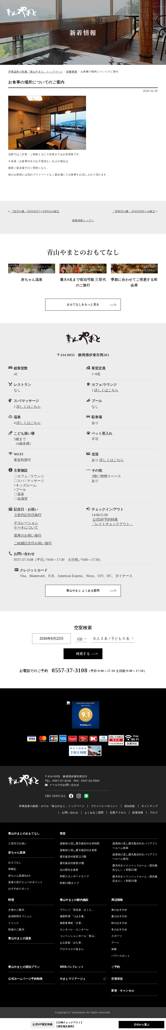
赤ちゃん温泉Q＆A (19, 875)
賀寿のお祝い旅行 (28, 535)
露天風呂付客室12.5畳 (73, 856)
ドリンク (13, 923)
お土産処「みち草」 (72, 942)
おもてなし (14, 862)
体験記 (12, 869)
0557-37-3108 (69, 670)
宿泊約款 (129, 806)
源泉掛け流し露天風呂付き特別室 (80, 843)
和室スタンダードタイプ (74, 876)
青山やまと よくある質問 (82, 590)
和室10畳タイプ (69, 883)
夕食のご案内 (16, 909)
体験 (114, 949)
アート (115, 942)
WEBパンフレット (72, 966)
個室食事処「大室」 (72, 923)
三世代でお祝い (17, 843)
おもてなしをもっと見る (83, 304)
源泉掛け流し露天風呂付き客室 (78, 850)
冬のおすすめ (119, 929)
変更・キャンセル (122, 990)
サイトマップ (149, 806)
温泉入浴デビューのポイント (25, 882)
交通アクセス (118, 812)
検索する (83, 653)
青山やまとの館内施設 (74, 899)
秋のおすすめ (119, 923)
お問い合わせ (70, 812)
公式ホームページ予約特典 (25, 978)
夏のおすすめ (119, 916)
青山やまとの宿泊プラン (24, 966)
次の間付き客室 (69, 869)
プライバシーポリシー (104, 806)
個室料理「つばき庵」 (73, 916)
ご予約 (115, 966)
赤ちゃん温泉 (16, 852)
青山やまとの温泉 (19, 938)
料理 (11, 899)
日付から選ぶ (141, 1024)
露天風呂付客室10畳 (72, 863)
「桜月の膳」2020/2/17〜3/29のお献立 (35, 211)
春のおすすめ (119, 909)
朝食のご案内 (16, 929)
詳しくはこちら (106, 390)
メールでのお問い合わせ (64, 784)
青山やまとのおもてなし (24, 833)
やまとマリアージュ (73, 978)
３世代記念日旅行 (28, 515)
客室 (62, 833)
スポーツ (116, 936)
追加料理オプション (20, 916)
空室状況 (117, 978)
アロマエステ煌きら (72, 949)
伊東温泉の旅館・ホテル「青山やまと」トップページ (51, 806)
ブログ (154, 812)
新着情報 (137, 812)
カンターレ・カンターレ (74, 929)
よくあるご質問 (94, 812)
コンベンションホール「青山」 (78, 936)
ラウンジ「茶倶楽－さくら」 (77, 909)
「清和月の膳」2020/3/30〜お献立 (133, 211)
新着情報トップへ (83, 220)
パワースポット (120, 955)
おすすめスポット (18, 888)
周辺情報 (117, 899)
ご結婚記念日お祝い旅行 (33, 543)
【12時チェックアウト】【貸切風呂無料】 (57, 1024)
